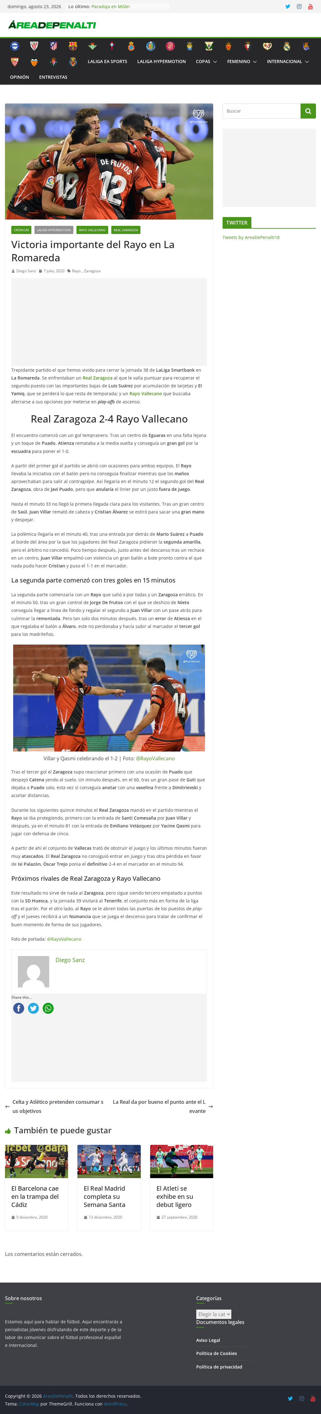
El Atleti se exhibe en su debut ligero (174, 1196)
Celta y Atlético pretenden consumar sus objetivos (58, 1106)
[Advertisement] (110, 322)
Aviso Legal (208, 1340)
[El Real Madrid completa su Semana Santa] (108, 1149)
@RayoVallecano (155, 758)
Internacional (284, 61)
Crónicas (21, 230)
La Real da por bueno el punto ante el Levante (159, 1106)
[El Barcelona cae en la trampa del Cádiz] (36, 1149)
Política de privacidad (219, 1367)
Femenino (238, 61)
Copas (203, 61)
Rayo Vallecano (92, 230)
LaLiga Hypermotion (161, 61)
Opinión (19, 77)
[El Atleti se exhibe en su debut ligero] (181, 1149)
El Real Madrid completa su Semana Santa (104, 1196)
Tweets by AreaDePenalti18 (251, 237)
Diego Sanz (26, 271)
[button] (213, 61)
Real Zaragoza (126, 230)
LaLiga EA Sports (107, 61)
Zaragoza (92, 271)
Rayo (76, 271)
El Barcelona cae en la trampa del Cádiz (35, 1196)
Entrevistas (53, 77)
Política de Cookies (216, 1353)
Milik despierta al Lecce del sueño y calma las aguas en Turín (129, 8)
